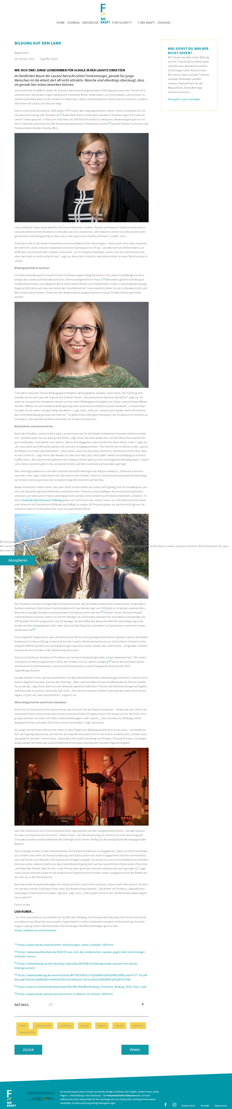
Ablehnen (52, 560)
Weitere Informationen (108, 567)
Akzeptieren (17, 560)
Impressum (132, 567)
